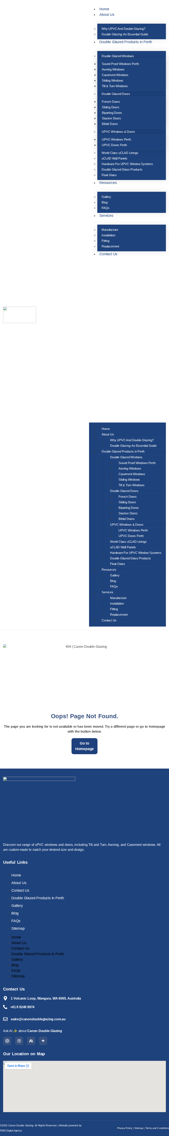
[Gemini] (43, 1041)
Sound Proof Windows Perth (120, 64)
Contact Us (108, 254)
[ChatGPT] (7, 1041)
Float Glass (109, 175)
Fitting (105, 240)
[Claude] (31, 1041)
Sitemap (18, 928)
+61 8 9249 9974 (22, 1007)
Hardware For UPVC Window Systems (127, 164)
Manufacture (110, 229)
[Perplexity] (19, 1041)
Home (104, 9)
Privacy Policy (124, 1128)
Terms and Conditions (157, 1128)
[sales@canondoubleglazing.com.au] (5, 1019)
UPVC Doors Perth (114, 145)
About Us (106, 15)
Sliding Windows (112, 80)
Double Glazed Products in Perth (125, 42)
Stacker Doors (111, 118)
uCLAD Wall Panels (114, 158)
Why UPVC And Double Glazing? (123, 28)
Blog (104, 202)
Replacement (110, 246)
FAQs (105, 208)
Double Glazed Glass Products (122, 169)
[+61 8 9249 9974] (5, 1007)
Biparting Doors (112, 112)
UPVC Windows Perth (116, 139)
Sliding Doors (110, 107)
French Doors (111, 101)
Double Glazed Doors (116, 94)
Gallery (106, 197)
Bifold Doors (110, 124)
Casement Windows (115, 75)
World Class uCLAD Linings (120, 153)
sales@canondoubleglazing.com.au (38, 1019)
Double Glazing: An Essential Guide (125, 34)
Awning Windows (113, 69)
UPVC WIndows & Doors (118, 131)
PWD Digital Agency (11, 1130)
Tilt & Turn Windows (115, 86)
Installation (108, 235)
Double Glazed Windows (118, 56)
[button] (127, 338)
